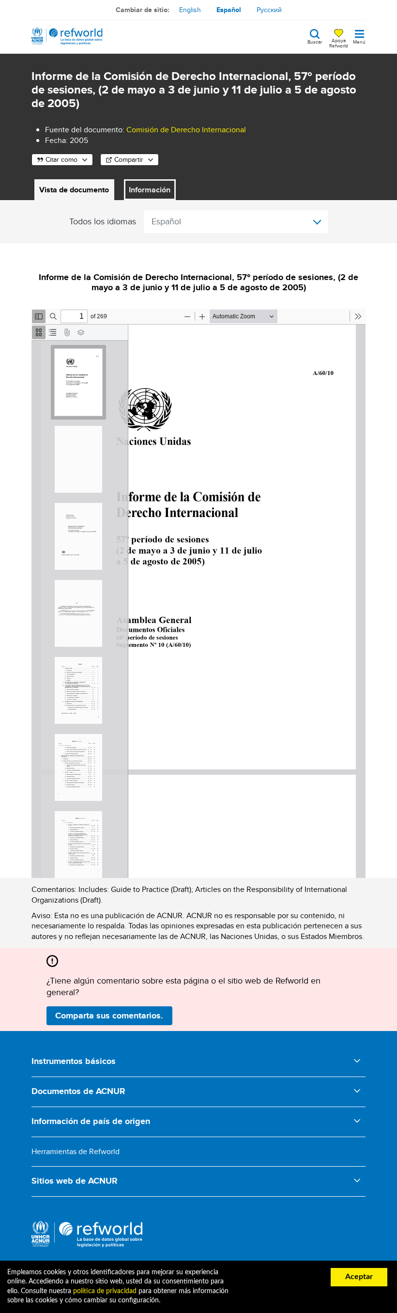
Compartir (128, 159)
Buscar (314, 41)
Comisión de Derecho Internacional (186, 129)
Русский (269, 10)
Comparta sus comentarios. (109, 1015)
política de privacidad (105, 1291)
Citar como (61, 159)
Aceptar (359, 1277)
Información (149, 189)
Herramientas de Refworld (75, 1151)
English (190, 10)
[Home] (67, 36)
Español (228, 10)
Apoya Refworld (338, 42)
